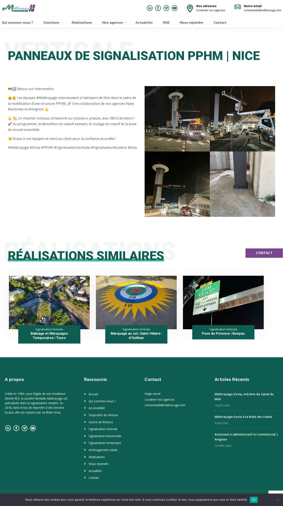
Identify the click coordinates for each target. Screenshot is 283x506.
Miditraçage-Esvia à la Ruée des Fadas (243, 417)
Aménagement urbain (103, 450)
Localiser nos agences (159, 399)
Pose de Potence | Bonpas (223, 333)
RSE (166, 22)
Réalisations (82, 22)
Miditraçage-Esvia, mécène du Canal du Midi (244, 396)
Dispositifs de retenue (103, 415)
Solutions (51, 22)
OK (254, 499)
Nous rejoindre (191, 22)
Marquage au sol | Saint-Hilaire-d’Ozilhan (136, 335)
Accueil (93, 394)
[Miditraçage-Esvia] (23, 8)
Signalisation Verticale (49, 329)
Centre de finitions (101, 422)
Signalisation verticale (103, 429)
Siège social (152, 394)
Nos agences (112, 22)
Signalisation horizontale (105, 436)
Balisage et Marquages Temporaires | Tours (49, 335)
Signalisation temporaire (105, 443)
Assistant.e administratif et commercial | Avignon (246, 436)
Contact (220, 22)
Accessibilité (97, 408)
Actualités (144, 22)
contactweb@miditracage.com (165, 405)
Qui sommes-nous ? (17, 22)
